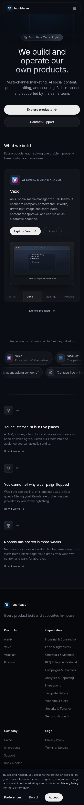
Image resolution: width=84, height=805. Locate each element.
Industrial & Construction (61, 639)
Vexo (7, 647)
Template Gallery (56, 693)
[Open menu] (74, 8)
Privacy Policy (54, 740)
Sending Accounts (57, 716)
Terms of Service (57, 747)
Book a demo (13, 763)
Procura (9, 662)
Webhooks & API (56, 700)
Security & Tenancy (58, 708)
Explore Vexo (23, 231)
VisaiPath (10, 654)
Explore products (39, 110)
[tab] (13, 296)
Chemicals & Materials (59, 654)
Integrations (53, 685)
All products (12, 747)
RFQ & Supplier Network (61, 662)
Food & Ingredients (58, 647)
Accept (54, 797)
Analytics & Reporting (59, 678)
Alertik (8, 639)
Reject (33, 797)
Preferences (13, 797)
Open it (52, 231)
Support (9, 755)
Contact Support (42, 122)
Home (8, 740)
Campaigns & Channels (60, 670)
